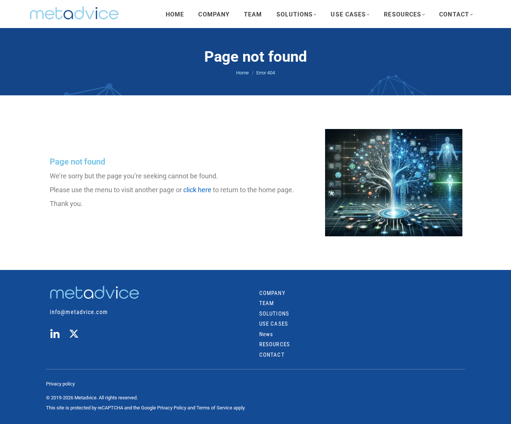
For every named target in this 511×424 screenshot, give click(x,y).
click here (197, 190)
